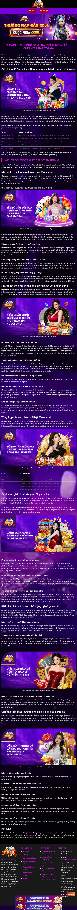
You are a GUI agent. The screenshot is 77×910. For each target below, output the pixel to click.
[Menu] (2, 4)
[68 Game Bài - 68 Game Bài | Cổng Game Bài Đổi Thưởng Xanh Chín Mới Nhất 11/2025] (38, 4)
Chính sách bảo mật (30, 858)
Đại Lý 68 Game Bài (49, 880)
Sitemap (25, 878)
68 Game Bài (5, 860)
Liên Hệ (25, 855)
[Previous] (4, 27)
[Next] (73, 27)
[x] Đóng (71, 894)
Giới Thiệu (26, 851)
